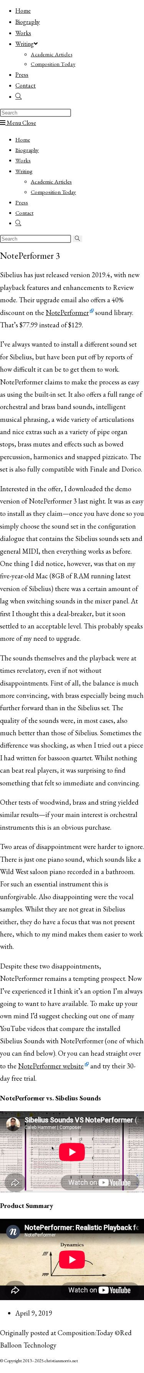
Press (21, 202)
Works (23, 160)
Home (22, 139)
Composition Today (53, 191)
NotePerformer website (51, 1065)
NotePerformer (67, 312)
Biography (27, 149)
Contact (24, 212)
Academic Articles (51, 181)
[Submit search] (77, 239)
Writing (24, 171)
